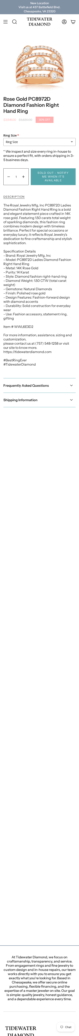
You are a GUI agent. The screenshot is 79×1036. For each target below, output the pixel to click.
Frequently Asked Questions (26, 385)
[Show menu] (5, 22)
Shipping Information (20, 400)
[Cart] (73, 22)
